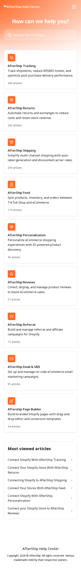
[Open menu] (73, 7)
